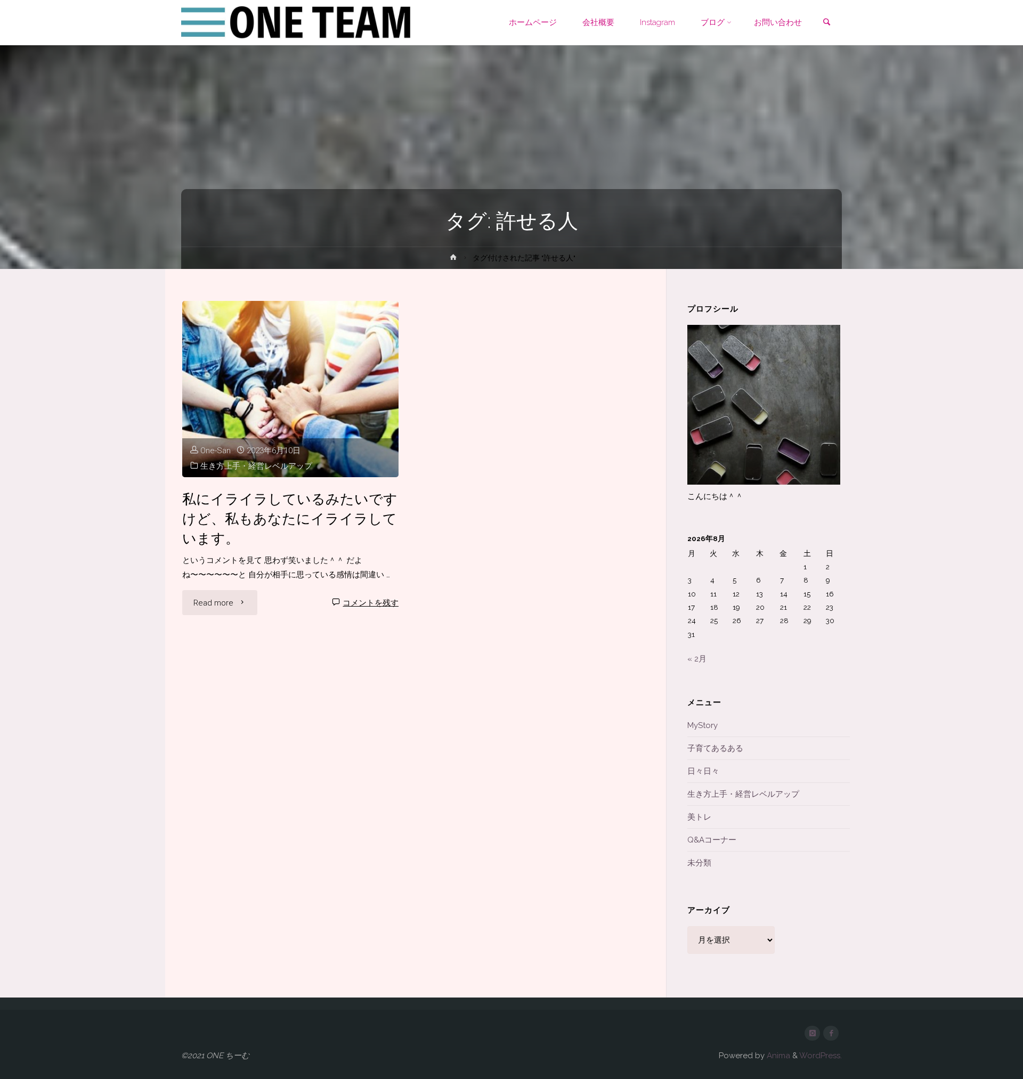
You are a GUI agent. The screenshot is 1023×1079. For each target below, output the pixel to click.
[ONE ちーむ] (297, 22)
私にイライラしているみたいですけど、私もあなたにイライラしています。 (289, 518)
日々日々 (703, 771)
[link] (826, 23)
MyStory (702, 725)
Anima (777, 1055)
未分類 (699, 863)
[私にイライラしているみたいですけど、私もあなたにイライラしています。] (290, 389)
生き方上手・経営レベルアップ (256, 466)
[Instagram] (812, 1033)
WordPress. (820, 1055)
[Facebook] (831, 1033)
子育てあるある (715, 748)
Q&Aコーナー (711, 840)
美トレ (699, 817)
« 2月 (697, 659)
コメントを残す (371, 603)
